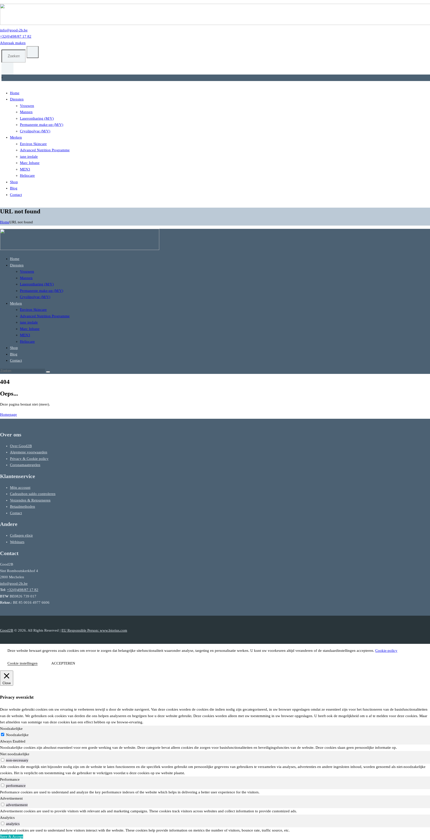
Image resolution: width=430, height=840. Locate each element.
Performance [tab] (10, 779)
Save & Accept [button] (11, 837)
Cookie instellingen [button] (22, 663)
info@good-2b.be (14, 584)
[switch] (2, 759)
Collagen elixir (21, 535)
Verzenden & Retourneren (30, 500)
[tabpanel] (215, 748)
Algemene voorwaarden (28, 452)
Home (4, 222)
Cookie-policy (386, 651)
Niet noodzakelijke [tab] (14, 754)
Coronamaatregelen (25, 465)
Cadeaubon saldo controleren (32, 494)
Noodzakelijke (17, 735)
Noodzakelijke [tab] (11, 729)
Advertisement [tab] (11, 798)
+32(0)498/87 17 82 (22, 590)
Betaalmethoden (22, 506)
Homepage (8, 415)
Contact (16, 513)
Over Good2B (21, 446)
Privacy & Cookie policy (29, 459)
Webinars (17, 542)
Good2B (6, 630)
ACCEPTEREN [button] (63, 663)
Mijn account (20, 488)
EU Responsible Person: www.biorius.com (94, 630)
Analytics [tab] (7, 818)
